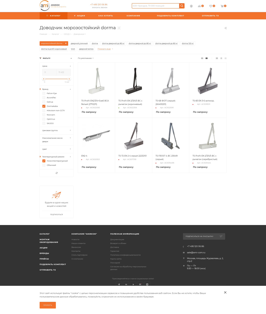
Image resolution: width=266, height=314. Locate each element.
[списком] (221, 58)
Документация (117, 239)
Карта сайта (116, 259)
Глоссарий (115, 263)
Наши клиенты (78, 243)
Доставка (114, 247)
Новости (75, 239)
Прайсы (44, 259)
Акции (44, 248)
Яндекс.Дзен (147, 284)
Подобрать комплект (53, 264)
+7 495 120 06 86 (98, 4)
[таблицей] (225, 58)
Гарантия (114, 251)
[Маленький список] (202, 58)
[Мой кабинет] (191, 6)
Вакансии (76, 247)
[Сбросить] (56, 173)
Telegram (119, 284)
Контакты (75, 251)
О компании (77, 259)
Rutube (140, 284)
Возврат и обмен (118, 243)
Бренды (44, 253)
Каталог (45, 234)
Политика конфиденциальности (125, 255)
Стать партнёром (79, 255)
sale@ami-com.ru (196, 252)
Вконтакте (126, 284)
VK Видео (133, 284)
